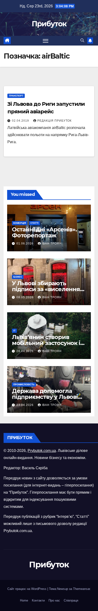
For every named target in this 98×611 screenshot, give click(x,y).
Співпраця (71, 600)
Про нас (54, 600)
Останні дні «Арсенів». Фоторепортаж (44, 232)
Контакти (38, 600)
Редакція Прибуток (54, 120)
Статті (34, 223)
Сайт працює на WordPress (27, 589)
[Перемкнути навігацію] (45, 40)
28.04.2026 (25, 351)
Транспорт (16, 95)
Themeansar (81, 589)
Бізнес (17, 277)
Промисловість (23, 384)
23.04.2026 (25, 405)
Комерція (19, 223)
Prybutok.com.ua (42, 451)
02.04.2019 (21, 120)
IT (14, 330)
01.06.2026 (25, 243)
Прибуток (49, 23)
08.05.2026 (25, 297)
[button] (82, 40)
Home (24, 600)
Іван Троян (52, 243)
